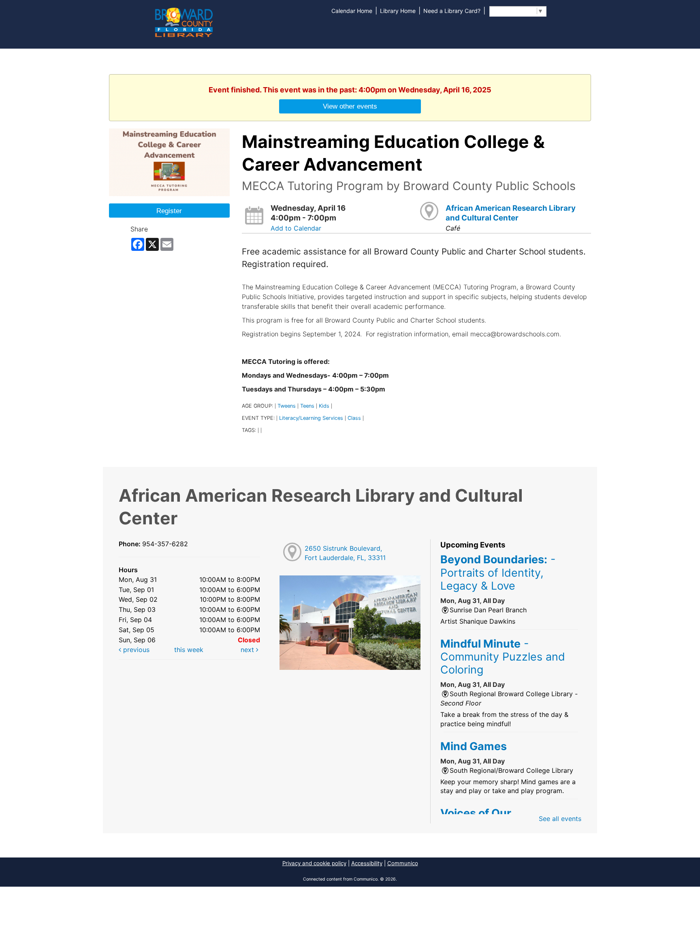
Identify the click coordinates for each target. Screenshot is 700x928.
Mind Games (473, 746)
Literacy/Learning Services (311, 418)
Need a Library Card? (451, 10)
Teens (307, 406)
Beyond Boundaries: (497, 572)
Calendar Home (351, 10)
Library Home (398, 10)
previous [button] (135, 650)
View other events (350, 106)
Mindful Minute (502, 656)
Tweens (286, 406)
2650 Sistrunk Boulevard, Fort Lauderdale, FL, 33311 (345, 553)
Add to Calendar (296, 228)
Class (354, 418)
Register (169, 211)
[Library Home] (183, 21)
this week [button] (188, 650)
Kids (324, 406)
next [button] (248, 650)
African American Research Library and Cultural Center (511, 212)
